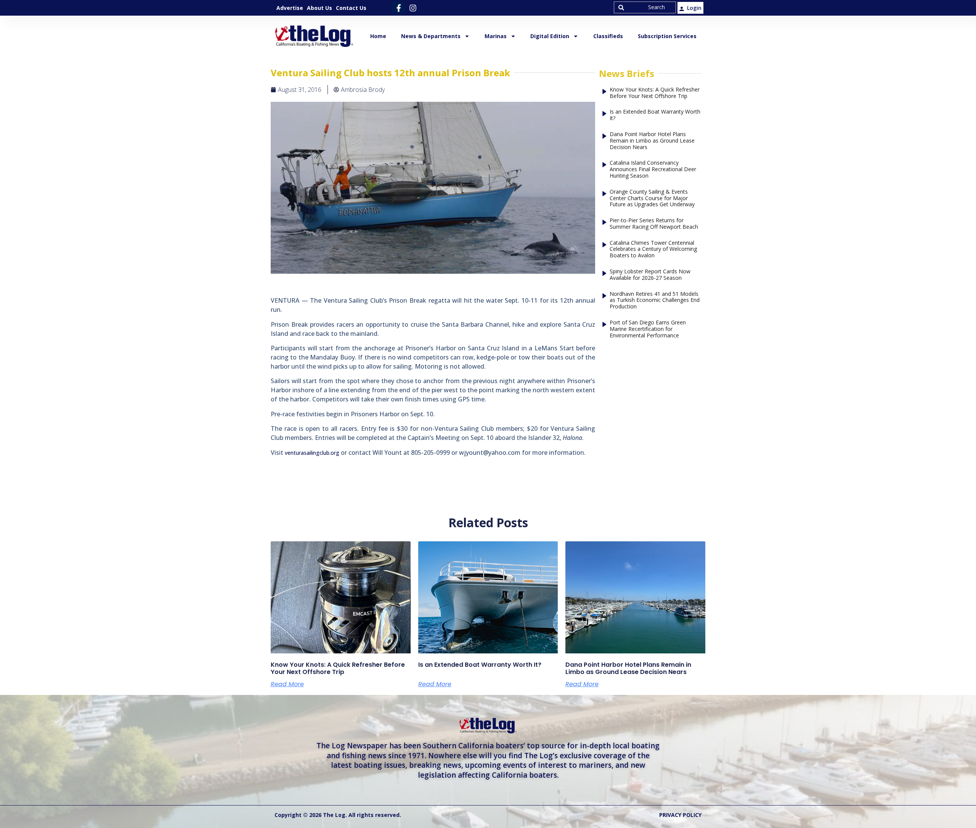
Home (378, 36)
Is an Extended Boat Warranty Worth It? (655, 115)
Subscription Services (667, 36)
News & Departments (431, 36)
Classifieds (608, 36)
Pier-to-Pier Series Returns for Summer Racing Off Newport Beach (654, 223)
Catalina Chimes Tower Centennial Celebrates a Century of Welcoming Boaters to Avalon (653, 249)
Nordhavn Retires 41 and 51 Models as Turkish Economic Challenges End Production (655, 300)
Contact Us (351, 7)
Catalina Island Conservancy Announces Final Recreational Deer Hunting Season (653, 169)
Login (694, 7)
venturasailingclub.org (313, 452)
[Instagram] (413, 8)
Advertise (289, 7)
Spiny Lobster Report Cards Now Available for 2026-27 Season (650, 274)
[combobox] (645, 7)
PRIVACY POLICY (680, 814)
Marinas (496, 36)
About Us (319, 7)
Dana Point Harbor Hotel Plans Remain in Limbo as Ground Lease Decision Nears (652, 140)
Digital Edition (549, 36)
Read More (287, 684)
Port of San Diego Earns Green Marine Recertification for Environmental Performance (648, 329)
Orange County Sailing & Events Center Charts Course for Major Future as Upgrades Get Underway (652, 198)
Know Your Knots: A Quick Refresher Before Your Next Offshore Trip (655, 93)
